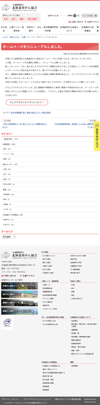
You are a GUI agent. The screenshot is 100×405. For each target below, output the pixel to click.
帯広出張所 (32, 19)
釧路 (21, 19)
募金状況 (6, 219)
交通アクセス (93, 22)
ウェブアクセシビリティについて (26, 102)
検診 (5, 149)
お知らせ (6, 224)
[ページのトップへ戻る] (94, 400)
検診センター (36, 112)
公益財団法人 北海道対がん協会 (19, 8)
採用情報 (6, 194)
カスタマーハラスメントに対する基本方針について (26, 402)
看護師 (5, 204)
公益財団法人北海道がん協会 (19, 255)
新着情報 (18, 112)
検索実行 (95, 16)
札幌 (5, 19)
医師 (5, 199)
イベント (6, 154)
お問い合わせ (77, 22)
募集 (5, 159)
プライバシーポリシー (10, 399)
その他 (5, 209)
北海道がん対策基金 (10, 214)
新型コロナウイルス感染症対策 (68, 399)
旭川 (13, 19)
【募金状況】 (8, 139)
